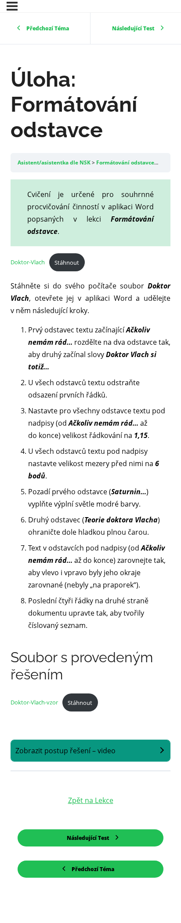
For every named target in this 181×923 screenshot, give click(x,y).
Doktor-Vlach (28, 262)
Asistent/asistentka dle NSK (55, 162)
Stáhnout (66, 262)
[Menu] (12, 6)
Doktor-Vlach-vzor (34, 703)
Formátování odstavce (126, 162)
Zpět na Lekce (90, 800)
